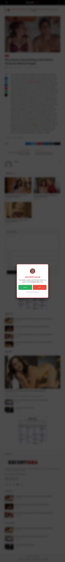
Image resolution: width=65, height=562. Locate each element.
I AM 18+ (25, 287)
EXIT (40, 287)
